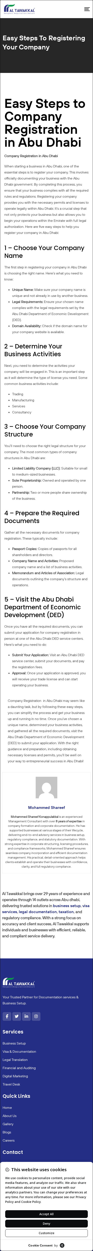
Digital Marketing (15, 1076)
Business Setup (14, 1043)
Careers (8, 1140)
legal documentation (38, 911)
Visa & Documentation (19, 1051)
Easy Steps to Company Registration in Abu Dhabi (44, 122)
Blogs (7, 1132)
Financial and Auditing (19, 1068)
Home (7, 1107)
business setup (67, 905)
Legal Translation (15, 1059)
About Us (9, 1116)
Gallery (8, 1124)
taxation (66, 911)
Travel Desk (11, 1084)
